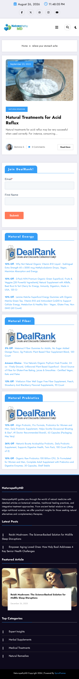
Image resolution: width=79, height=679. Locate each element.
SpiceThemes (60, 673)
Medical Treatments (19, 648)
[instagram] (48, 12)
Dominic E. (19, 147)
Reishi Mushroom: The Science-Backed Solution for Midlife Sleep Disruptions (38, 596)
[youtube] (57, 12)
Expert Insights (17, 631)
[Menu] (57, 27)
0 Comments (38, 147)
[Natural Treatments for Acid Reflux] (39, 80)
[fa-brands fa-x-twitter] (31, 12)
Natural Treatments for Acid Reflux (33, 120)
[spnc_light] (76, 27)
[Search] (67, 27)
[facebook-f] (22, 12)
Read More (65, 147)
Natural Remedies (16, 109)
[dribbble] (39, 12)
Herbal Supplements (20, 639)
